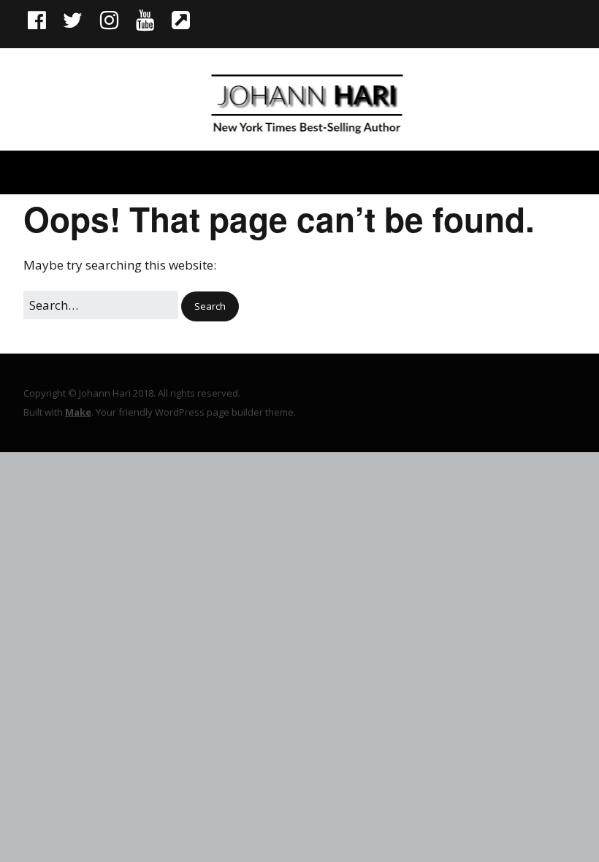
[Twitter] (72, 19)
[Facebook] (38, 19)
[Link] (180, 19)
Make (78, 412)
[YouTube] (145, 19)
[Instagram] (109, 19)
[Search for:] (102, 305)
